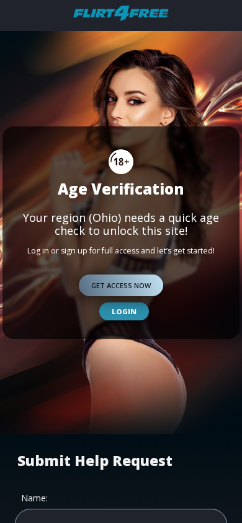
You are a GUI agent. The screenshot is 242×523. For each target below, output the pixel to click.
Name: (34, 498)
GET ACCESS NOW (121, 285)
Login (124, 311)
